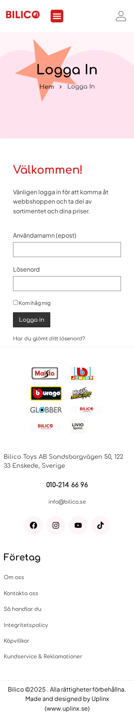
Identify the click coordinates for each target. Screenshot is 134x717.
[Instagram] (56, 525)
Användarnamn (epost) (44, 235)
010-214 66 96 (67, 485)
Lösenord (26, 269)
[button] (57, 16)
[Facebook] (33, 525)
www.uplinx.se (67, 708)
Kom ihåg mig (34, 303)
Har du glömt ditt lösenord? (49, 338)
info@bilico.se (67, 502)
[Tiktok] (100, 525)
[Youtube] (78, 525)
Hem (46, 87)
